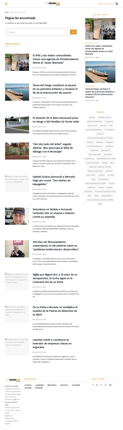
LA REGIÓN (39, 385)
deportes (109, 142)
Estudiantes (89, 159)
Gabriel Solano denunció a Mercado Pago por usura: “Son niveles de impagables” (54, 180)
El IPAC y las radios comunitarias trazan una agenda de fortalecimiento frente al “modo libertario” (55, 59)
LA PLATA (28, 385)
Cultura (90, 142)
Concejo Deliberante (94, 130)
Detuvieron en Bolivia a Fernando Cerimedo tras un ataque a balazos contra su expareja (53, 213)
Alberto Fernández (94, 121)
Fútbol (104, 163)
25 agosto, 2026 (40, 157)
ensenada (108, 154)
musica (111, 183)
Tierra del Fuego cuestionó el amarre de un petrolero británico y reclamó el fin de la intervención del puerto (55, 89)
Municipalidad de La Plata (96, 183)
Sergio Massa (107, 196)
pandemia (91, 187)
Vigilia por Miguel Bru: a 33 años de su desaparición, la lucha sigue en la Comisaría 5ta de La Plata (55, 278)
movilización (103, 179)
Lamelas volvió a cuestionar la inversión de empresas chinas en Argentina (52, 343)
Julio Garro (90, 175)
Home (7, 12)
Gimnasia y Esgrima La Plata (100, 167)
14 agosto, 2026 (40, 352)
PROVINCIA (52, 385)
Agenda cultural (104, 117)
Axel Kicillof (92, 126)
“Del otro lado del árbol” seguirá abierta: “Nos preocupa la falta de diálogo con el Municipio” (53, 148)
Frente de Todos (92, 163)
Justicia (101, 175)
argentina (109, 121)
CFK (110, 126)
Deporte (99, 142)
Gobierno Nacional (95, 171)
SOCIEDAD (76, 385)
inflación (109, 171)
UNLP (100, 204)
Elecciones (106, 150)
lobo (93, 179)
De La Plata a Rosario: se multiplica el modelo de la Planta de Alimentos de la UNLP (55, 311)
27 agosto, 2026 (40, 68)
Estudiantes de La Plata (106, 159)
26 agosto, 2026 (40, 98)
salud (96, 196)
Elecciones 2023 (95, 154)
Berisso (103, 126)
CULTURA (28, 388)
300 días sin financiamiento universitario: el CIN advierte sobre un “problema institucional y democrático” (56, 245)
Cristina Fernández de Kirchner (100, 138)
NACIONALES (90, 86)
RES (89, 196)
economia (109, 146)
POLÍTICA (64, 385)
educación (94, 150)
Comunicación (91, 43)
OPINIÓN (38, 388)
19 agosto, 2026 (40, 222)
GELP (112, 163)
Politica (110, 187)
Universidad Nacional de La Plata (100, 200)
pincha (101, 187)
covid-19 (100, 134)
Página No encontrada (18, 12)
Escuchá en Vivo (106, 3)
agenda (92, 117)
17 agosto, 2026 (40, 287)
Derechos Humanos (94, 146)
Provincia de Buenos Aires (105, 191)
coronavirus (109, 130)
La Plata (111, 175)
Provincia (88, 191)
